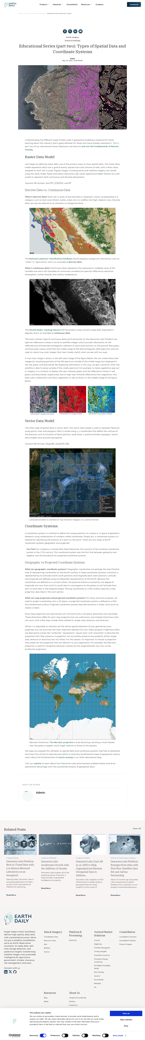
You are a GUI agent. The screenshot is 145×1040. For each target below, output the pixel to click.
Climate (87, 858)
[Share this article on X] (70, 31)
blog (26, 13)
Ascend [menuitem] (97, 976)
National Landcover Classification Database (50, 258)
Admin (72, 58)
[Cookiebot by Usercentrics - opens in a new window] (15, 1035)
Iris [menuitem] (95, 987)
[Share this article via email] (81, 31)
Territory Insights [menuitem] (100, 951)
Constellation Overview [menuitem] (128, 937)
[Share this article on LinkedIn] (75, 31)
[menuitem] (44, 4)
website (37, 763)
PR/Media (52, 858)
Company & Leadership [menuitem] (77, 998)
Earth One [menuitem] (73, 940)
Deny (126, 1026)
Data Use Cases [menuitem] (50, 941)
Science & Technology (37, 13)
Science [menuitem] (47, 952)
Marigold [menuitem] (97, 983)
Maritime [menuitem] (47, 948)
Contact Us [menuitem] (73, 1005)
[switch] (65, 1035)
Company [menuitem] (99, 4)
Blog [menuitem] (45, 998)
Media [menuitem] (46, 1001)
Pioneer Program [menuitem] (125, 944)
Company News (12, 858)
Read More (11, 895)
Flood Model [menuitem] (98, 980)
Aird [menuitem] (45, 944)
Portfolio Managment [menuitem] (102, 948)
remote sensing (65, 757)
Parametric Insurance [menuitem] (102, 955)
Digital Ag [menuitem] (98, 944)
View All (137, 828)
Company (45, 858)
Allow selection (126, 1020)
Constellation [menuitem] (72, 4)
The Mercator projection (61, 742)
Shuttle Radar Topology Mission (45, 330)
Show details (118, 1036)
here (100, 173)
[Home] (10, 4)
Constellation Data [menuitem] (51, 937)
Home (20, 13)
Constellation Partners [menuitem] (127, 941)
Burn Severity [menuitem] (99, 972)
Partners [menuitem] (72, 1001)
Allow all (126, 1013)
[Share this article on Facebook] (65, 31)
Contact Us (134, 4)
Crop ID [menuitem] (97, 940)
